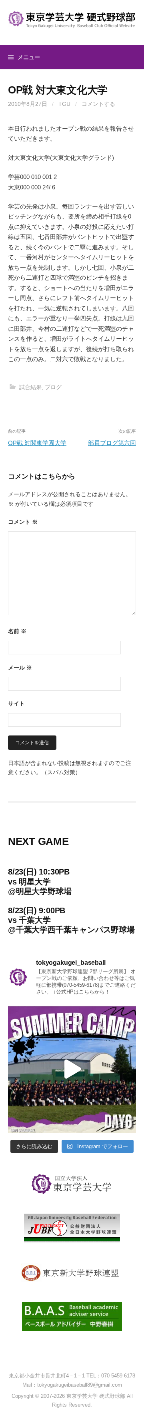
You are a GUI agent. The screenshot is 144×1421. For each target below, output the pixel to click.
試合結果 (30, 387)
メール (20, 667)
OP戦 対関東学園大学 (37, 442)
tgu (64, 104)
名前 (17, 631)
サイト (16, 703)
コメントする (98, 104)
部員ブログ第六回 (112, 442)
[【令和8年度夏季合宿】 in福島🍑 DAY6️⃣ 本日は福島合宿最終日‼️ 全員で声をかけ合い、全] (72, 1069)
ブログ (53, 387)
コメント (23, 522)
